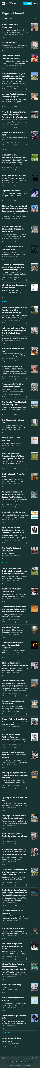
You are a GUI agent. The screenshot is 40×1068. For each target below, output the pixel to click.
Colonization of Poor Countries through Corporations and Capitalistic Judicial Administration (14, 631)
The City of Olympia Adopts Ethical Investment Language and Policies (15, 775)
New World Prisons (10, 627)
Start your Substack (16, 1062)
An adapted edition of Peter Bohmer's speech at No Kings (12, 858)
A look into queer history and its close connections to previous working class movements (13, 390)
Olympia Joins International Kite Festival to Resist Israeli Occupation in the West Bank (15, 208)
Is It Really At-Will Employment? (10, 26)
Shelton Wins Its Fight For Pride (13, 475)
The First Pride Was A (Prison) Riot (11, 549)
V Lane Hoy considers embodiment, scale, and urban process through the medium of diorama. (15, 822)
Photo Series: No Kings (12, 984)
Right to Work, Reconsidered (14, 175)
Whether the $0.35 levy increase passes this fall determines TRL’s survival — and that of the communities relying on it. (13, 82)
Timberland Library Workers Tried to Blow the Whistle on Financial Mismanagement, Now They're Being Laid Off (14, 892)
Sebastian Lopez (8, 839)
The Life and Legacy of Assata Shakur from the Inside (12, 946)
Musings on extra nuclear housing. (14, 45)
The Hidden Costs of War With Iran (13, 999)
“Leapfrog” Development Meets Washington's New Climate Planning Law (13, 267)
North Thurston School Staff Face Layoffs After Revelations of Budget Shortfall (14, 310)
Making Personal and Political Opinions (11, 735)
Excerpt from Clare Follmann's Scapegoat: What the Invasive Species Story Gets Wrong (14, 157)
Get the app (28, 1062)
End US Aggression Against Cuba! (14, 421)
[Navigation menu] (4, 3)
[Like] (3, 68)
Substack (11, 1066)
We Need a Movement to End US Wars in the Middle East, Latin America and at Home (14, 851)
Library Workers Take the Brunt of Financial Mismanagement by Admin (14, 966)
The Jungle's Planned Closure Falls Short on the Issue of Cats (13, 228)
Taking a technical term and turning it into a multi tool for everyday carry (15, 516)
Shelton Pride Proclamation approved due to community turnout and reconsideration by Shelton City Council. (13, 480)
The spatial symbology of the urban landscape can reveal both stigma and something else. (15, 337)
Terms (25, 1058)
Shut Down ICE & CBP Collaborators (11, 590)
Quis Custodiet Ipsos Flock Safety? (14, 1017)
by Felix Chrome (8, 553)
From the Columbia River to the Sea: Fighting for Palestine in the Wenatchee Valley (14, 114)
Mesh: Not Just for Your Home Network (12, 248)
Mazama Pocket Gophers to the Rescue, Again (14, 95)
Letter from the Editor (11, 1038)
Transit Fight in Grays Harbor (15, 719)
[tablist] (7, 19)
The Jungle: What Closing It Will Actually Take (14, 403)
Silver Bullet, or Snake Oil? (11, 443)
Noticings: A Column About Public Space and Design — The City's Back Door (14, 330)
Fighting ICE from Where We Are (14, 799)
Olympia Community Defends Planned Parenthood (15, 664)
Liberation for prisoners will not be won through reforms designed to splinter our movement (14, 373)
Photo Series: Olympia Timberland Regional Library (14, 834)
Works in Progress (16, 34)
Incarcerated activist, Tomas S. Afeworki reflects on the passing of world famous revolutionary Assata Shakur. (15, 952)
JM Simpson (6, 987)
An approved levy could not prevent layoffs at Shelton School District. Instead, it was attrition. (15, 577)
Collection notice (33, 1058)
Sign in (35, 3)
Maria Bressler (7, 1041)
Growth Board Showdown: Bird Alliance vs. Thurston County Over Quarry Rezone (14, 683)
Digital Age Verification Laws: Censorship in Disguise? (12, 645)
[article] (20, 31)
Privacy (20, 1058)
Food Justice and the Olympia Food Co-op (11, 57)
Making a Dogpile (9, 42)
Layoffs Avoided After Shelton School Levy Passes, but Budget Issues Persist (14, 571)
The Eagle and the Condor (13, 928)
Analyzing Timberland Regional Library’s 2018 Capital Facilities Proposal (13, 494)
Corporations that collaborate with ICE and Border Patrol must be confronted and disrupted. (14, 595)
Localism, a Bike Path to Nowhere (12, 911)
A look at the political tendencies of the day (14, 139)
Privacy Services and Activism (11, 439)
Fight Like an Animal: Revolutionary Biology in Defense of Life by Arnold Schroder (13, 530)
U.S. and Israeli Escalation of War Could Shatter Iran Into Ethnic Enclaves (14, 872)
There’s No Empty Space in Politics (13, 133)
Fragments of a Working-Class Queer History (13, 385)
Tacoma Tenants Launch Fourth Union (13, 702)
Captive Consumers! (11, 191)
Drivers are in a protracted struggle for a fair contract (15, 723)
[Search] (36, 19)
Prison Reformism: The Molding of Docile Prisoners (14, 367)
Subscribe (27, 3)
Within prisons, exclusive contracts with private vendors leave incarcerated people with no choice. (15, 194)
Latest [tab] (5, 19)
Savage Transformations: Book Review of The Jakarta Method (14, 754)
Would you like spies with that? (13, 349)
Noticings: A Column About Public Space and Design (14, 817)
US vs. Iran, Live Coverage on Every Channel (14, 286)
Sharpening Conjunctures (13, 512)
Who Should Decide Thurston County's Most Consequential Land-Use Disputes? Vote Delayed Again (13, 456)
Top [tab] (10, 19)
